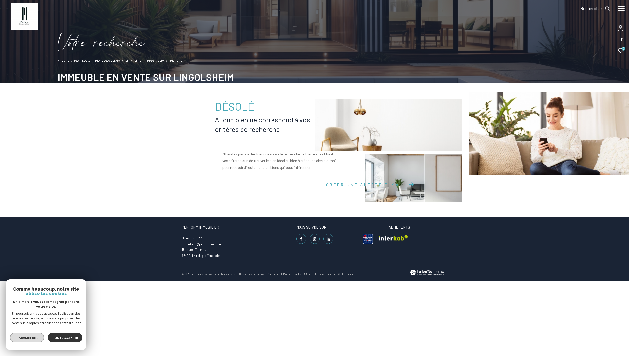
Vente (137, 61)
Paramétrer (27, 337)
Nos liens (319, 273)
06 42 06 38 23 (192, 238)
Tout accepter (65, 337)
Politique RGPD (335, 273)
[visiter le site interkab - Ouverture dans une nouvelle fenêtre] (393, 239)
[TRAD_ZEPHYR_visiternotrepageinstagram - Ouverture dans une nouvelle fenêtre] (315, 239)
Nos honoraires (256, 273)
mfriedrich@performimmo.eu (202, 244)
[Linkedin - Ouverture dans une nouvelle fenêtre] (328, 239)
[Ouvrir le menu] (621, 8)
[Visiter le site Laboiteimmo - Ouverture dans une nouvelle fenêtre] (427, 273)
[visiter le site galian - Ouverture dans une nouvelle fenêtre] (368, 239)
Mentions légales (292, 273)
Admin (308, 273)
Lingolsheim (154, 61)
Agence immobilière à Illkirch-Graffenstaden (93, 61)
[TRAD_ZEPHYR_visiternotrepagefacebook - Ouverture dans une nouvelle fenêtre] (301, 239)
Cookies (351, 274)
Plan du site (274, 273)
